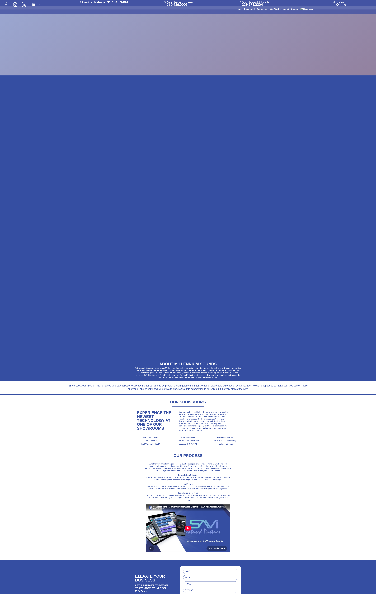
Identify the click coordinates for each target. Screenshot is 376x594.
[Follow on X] (24, 4)
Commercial (262, 9)
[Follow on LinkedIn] (33, 4)
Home (239, 9)
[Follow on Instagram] (15, 4)
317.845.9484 (117, 2)
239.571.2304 (252, 4)
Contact (294, 9)
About (286, 9)
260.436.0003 (177, 4)
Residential (249, 9)
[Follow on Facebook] (6, 4)
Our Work (274, 9)
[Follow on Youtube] (39, 4)
